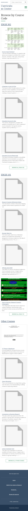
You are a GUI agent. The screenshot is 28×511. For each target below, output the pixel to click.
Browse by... (14, 489)
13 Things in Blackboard (8, 348)
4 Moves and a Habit (7, 268)
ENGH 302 (6, 24)
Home (14, 480)
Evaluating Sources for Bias (9, 121)
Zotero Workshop (6, 381)
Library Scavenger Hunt (8, 449)
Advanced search (4, 2)
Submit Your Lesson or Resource (14, 485)
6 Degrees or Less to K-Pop (9, 86)
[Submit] (25, 2)
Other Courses (8, 321)
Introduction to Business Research (11, 414)
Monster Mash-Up (6, 233)
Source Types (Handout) (8, 52)
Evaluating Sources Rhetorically (10, 155)
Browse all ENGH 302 (18, 167)
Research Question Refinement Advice (11, 202)
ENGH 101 (6, 174)
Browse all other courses (16, 460)
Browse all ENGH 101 (18, 314)
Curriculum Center (6, 7)
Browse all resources (14, 494)
